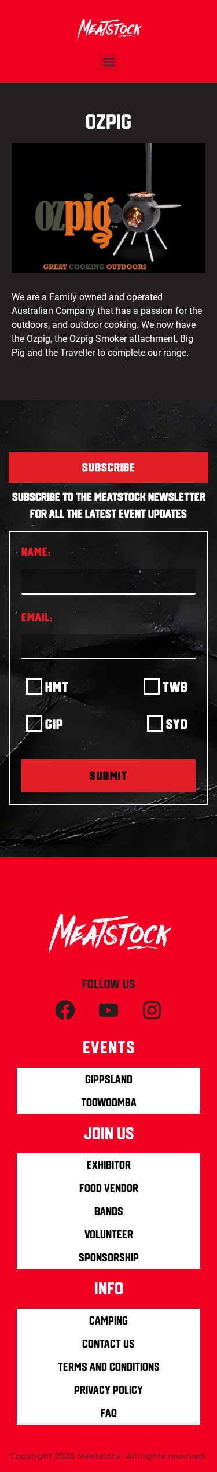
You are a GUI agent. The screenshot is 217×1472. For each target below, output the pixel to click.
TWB (175, 687)
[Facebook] (65, 1010)
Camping (108, 1320)
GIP (54, 724)
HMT (57, 687)
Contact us (108, 1343)
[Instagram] (152, 1010)
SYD (177, 724)
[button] (108, 61)
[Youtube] (109, 1010)
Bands (108, 1211)
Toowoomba (109, 1102)
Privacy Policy (108, 1390)
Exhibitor (109, 1165)
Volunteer (108, 1234)
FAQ (109, 1413)
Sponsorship (109, 1257)
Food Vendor (108, 1188)
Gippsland (109, 1079)
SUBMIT (108, 775)
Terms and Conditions (109, 1366)
